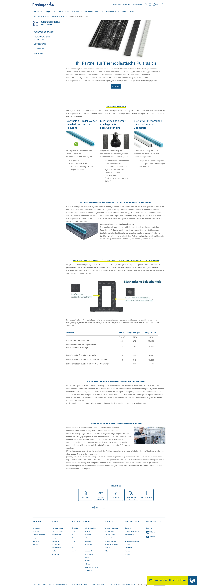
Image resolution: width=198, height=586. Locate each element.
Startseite (36, 17)
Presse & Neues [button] (153, 522)
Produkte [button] (36, 12)
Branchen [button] (75, 12)
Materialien (39, 49)
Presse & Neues (128, 12)
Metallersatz (40, 44)
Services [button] (108, 522)
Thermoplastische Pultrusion (42, 38)
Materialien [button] (62, 12)
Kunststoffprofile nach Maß (54, 17)
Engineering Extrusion (44, 32)
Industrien (38, 53)
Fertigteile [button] (48, 12)
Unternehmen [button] (111, 12)
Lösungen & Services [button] (92, 12)
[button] (163, 4)
